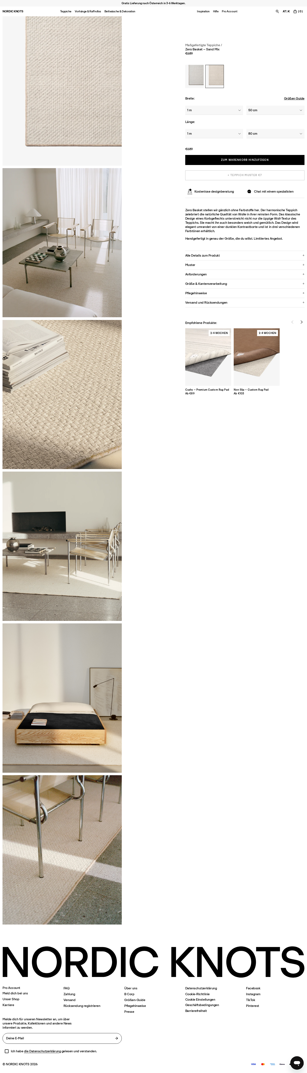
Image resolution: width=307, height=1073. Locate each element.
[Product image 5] (62, 850)
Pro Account (229, 11)
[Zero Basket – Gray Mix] (194, 76)
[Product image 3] (62, 394)
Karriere (8, 1005)
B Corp (129, 994)
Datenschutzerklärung (201, 988)
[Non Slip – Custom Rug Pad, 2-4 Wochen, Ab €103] (257, 357)
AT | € (286, 11)
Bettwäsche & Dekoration (119, 11)
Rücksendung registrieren (81, 1006)
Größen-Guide (134, 1000)
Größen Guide (294, 98)
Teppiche (65, 11)
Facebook (253, 988)
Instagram (253, 994)
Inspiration (203, 11)
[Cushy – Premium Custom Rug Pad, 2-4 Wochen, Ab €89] (208, 357)
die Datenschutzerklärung (42, 1051)
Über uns (130, 988)
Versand (69, 1000)
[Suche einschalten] (277, 11)
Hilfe (216, 11)
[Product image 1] (62, 91)
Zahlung (69, 994)
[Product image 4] (62, 698)
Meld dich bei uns (15, 993)
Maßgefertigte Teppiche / (203, 45)
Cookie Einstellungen (200, 999)
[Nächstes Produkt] (301, 322)
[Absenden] (116, 1038)
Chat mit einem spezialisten (273, 191)
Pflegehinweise (135, 1006)
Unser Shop (11, 999)
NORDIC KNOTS (13, 11)
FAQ (66, 988)
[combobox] (214, 110)
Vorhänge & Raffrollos (88, 11)
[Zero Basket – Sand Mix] (214, 76)
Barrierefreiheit (196, 1011)
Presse (129, 1012)
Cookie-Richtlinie (197, 994)
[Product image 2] (62, 242)
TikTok (250, 1000)
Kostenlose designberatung (214, 191)
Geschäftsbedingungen (202, 1005)
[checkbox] (7, 1051)
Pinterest (252, 1006)
